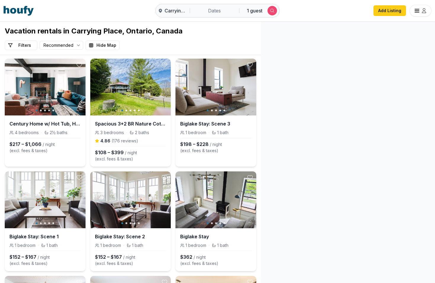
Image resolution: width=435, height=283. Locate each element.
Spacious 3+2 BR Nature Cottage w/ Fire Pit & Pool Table (130, 124)
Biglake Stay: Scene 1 (34, 236)
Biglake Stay (194, 236)
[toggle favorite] (79, 64)
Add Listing (389, 10)
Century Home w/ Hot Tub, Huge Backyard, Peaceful (45, 124)
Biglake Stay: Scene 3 (205, 124)
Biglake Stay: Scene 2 (120, 236)
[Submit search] (272, 10)
